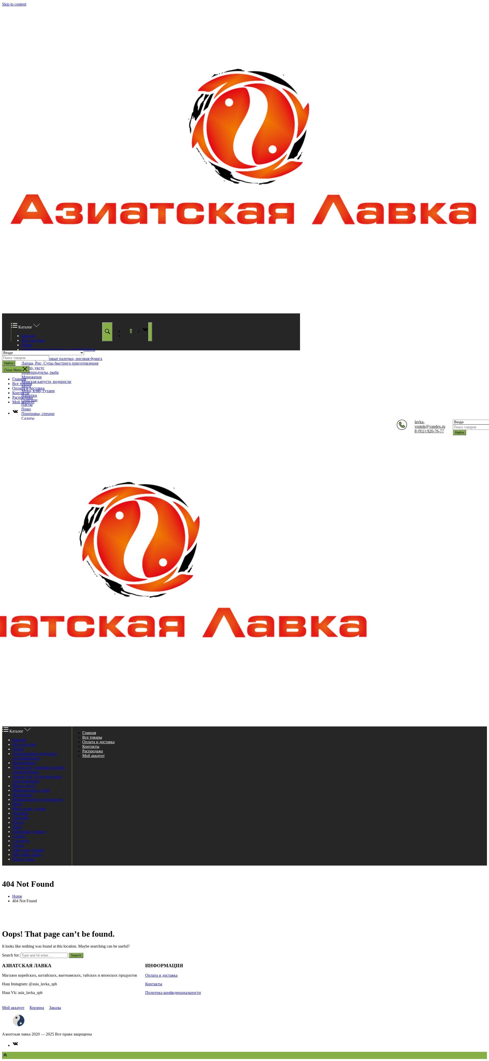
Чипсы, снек (23, 859)
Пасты (27, 404)
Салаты (27, 418)
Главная (19, 379)
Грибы (27, 345)
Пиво (26, 409)
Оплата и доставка (28, 388)
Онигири (20, 818)
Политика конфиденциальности (173, 992)
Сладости (20, 841)
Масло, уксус (32, 368)
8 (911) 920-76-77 (429, 431)
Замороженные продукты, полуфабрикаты (58, 349)
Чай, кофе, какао (26, 854)
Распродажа (22, 397)
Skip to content (14, 4)
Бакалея (28, 336)
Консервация (23, 763)
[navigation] (244, 396)
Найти (8, 363)
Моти (17, 804)
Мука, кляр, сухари (38, 391)
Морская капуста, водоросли (46, 381)
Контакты (20, 393)
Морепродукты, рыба (40, 372)
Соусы (18, 845)
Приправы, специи (38, 414)
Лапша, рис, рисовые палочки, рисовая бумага (61, 358)
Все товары (22, 383)
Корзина (37, 1007)
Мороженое (31, 377)
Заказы (55, 1007)
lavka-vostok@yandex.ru (430, 424)
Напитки (20, 813)
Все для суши (33, 340)
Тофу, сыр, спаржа (28, 850)
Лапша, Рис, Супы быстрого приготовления (59, 363)
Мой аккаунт (23, 402)
